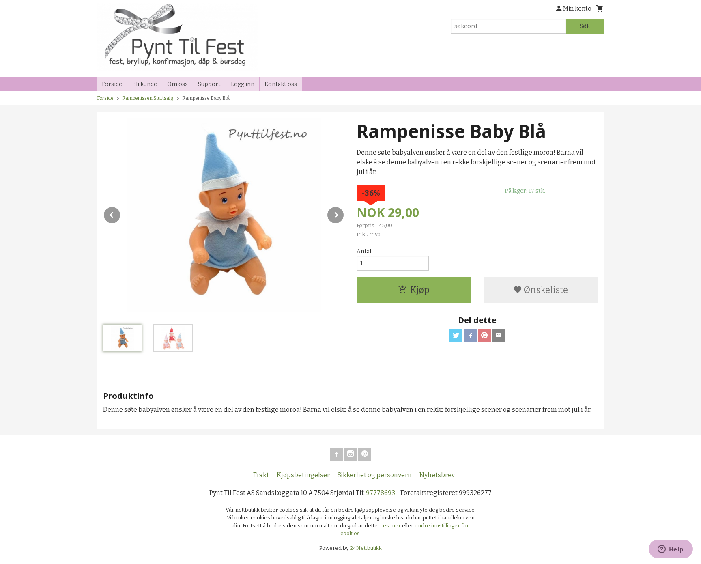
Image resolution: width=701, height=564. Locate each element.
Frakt (261, 475)
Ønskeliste (545, 289)
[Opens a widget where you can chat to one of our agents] (670, 550)
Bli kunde (144, 84)
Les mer (391, 526)
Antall (365, 251)
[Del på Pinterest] (484, 335)
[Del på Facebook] (470, 335)
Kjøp (420, 289)
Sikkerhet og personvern (375, 475)
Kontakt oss (280, 84)
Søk (585, 26)
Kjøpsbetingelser (303, 475)
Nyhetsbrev (437, 475)
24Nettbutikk (366, 548)
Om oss (177, 84)
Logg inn (242, 84)
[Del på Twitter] (455, 335)
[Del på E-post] (498, 335)
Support (209, 84)
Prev (120, 213)
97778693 (380, 493)
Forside (112, 84)
